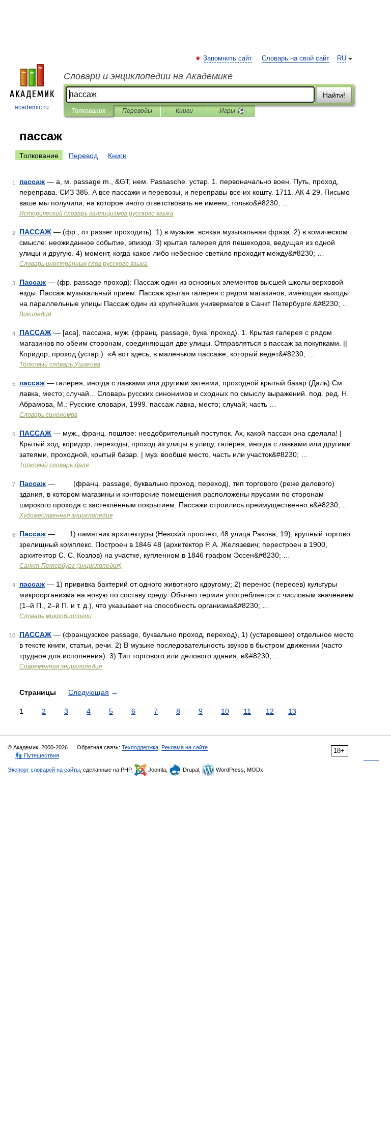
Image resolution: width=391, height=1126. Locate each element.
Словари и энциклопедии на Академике (148, 76)
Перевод (83, 155)
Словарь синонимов (48, 414)
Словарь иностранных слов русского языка (83, 263)
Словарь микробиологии (55, 616)
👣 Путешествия (37, 755)
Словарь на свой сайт (295, 58)
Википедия (35, 314)
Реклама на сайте (184, 747)
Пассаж (32, 282)
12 (270, 711)
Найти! (334, 95)
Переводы (137, 110)
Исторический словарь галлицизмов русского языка (96, 213)
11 (247, 711)
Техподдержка (140, 747)
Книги (184, 110)
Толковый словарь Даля (54, 465)
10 (225, 711)
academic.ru (32, 107)
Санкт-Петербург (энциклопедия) (70, 565)
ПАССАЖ (35, 232)
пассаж (32, 181)
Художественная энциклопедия (66, 515)
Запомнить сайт (228, 58)
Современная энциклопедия (60, 666)
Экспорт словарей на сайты (44, 770)
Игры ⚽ (231, 110)
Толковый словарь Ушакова (59, 364)
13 (292, 711)
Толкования (88, 110)
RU (341, 58)
